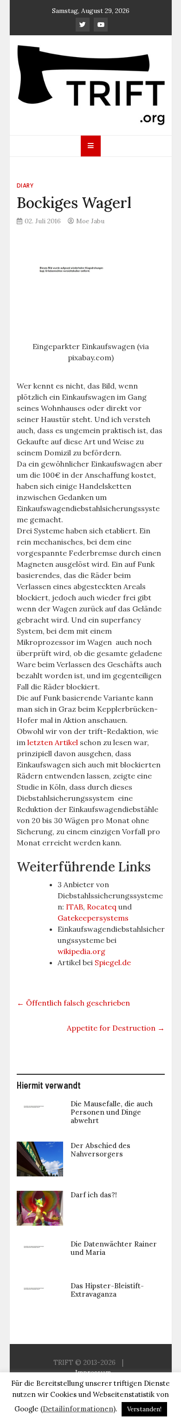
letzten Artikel (52, 742)
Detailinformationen (78, 1408)
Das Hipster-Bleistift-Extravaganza (107, 1290)
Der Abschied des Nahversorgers (100, 1149)
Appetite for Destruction (116, 1027)
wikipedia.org (81, 951)
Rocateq (101, 906)
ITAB (73, 906)
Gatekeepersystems (93, 917)
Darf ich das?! (94, 1194)
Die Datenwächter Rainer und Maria (114, 1248)
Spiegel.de (113, 962)
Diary (25, 185)
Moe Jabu (90, 221)
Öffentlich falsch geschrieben (73, 1002)
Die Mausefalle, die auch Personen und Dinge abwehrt (112, 1112)
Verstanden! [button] (144, 1409)
